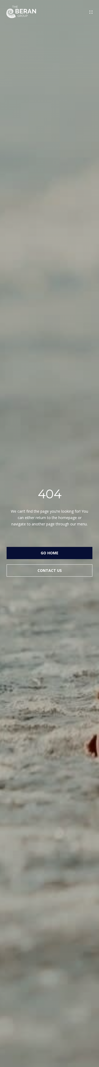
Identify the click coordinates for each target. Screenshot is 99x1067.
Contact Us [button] (49, 570)
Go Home (49, 552)
